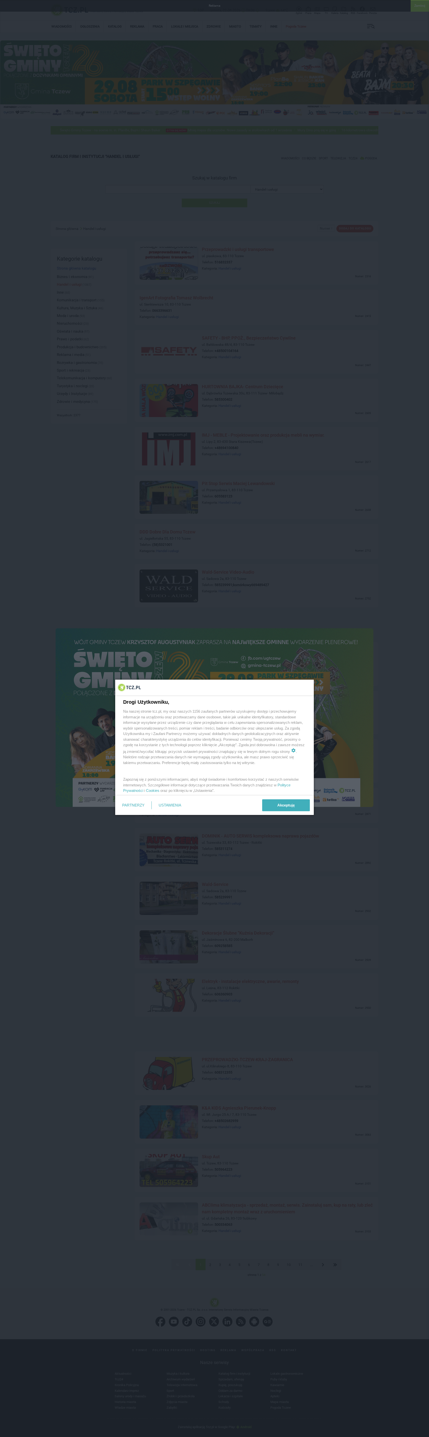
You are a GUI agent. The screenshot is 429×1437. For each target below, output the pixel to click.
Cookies (152, 790)
